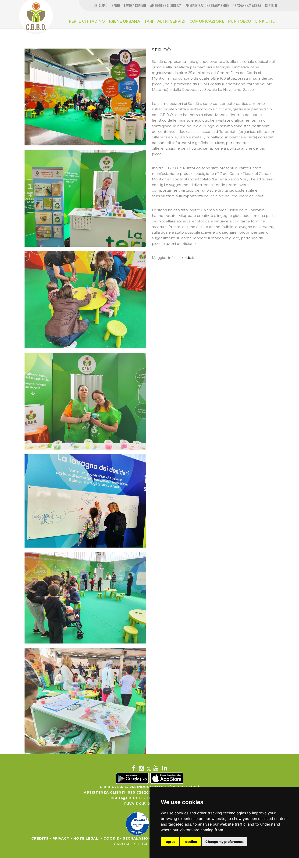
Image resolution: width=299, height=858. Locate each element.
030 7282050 (141, 792)
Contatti (271, 6)
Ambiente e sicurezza (165, 6)
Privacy (61, 838)
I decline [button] (190, 842)
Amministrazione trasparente (207, 6)
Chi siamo (100, 6)
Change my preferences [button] (224, 842)
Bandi (116, 6)
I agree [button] (169, 842)
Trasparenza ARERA (247, 6)
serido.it (187, 257)
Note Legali (86, 838)
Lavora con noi (135, 6)
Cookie (111, 838)
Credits (40, 838)
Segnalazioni (137, 838)
